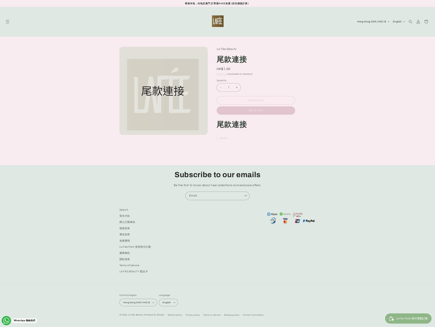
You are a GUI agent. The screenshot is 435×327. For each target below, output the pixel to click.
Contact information (253, 315)
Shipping (222, 74)
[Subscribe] (245, 196)
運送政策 (124, 234)
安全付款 (124, 216)
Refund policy (175, 315)
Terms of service (212, 315)
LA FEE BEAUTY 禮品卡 (133, 271)
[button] (7, 21)
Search (123, 210)
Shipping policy (232, 315)
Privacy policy (193, 315)
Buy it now (256, 110)
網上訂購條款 (127, 222)
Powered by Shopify (154, 315)
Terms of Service (129, 265)
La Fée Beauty (135, 315)
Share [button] (223, 138)
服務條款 (124, 253)
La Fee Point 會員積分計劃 (135, 247)
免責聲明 (124, 241)
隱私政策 (124, 259)
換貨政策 (124, 228)
